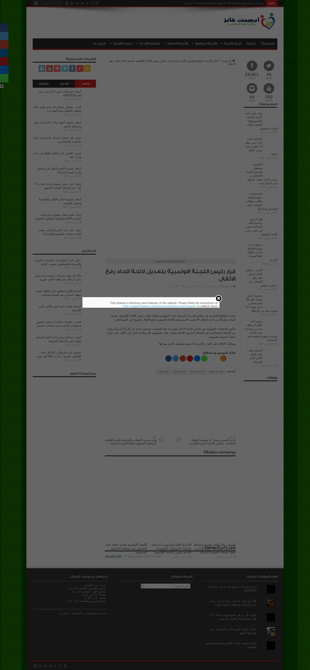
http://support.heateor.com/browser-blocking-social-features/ (159, 306)
